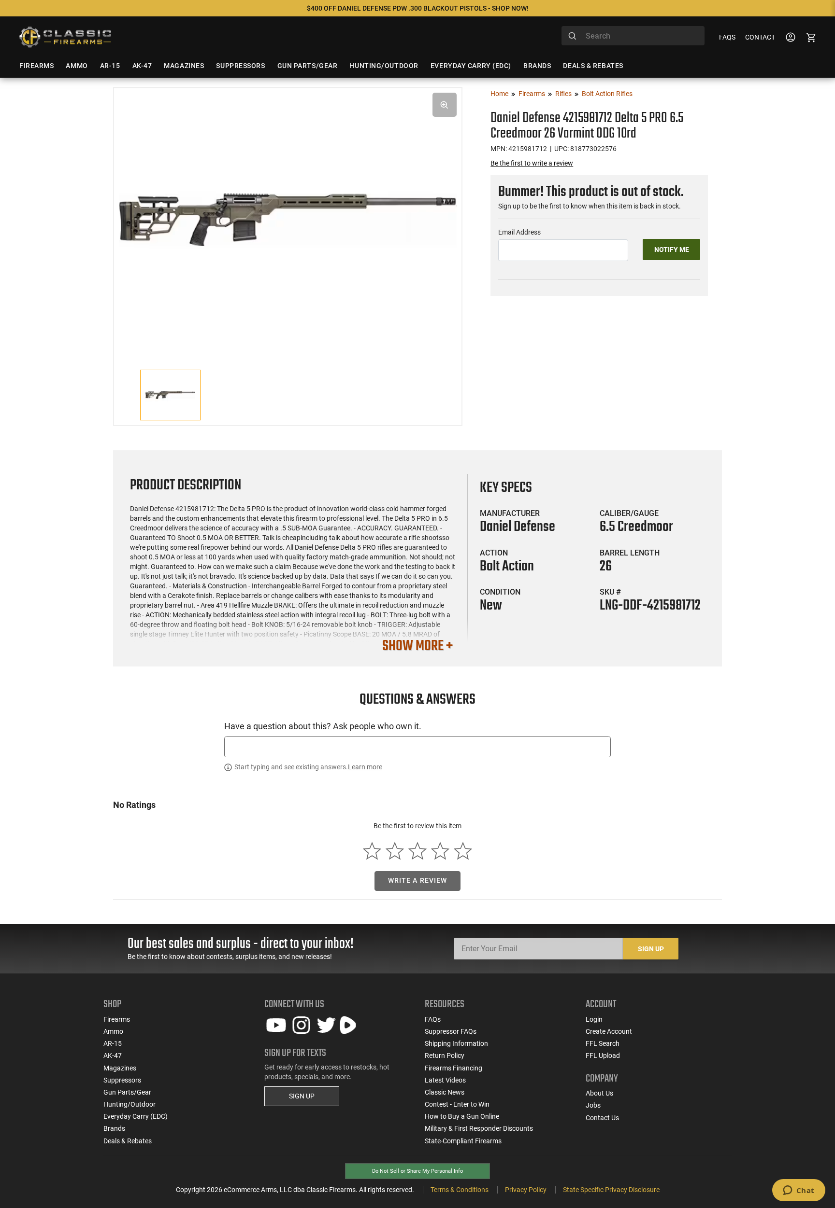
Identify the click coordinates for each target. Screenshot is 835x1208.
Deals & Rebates (127, 1141)
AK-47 (112, 1055)
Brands (114, 1128)
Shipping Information (456, 1043)
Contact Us (602, 1118)
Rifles (563, 93)
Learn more (365, 767)
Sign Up (651, 949)
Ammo (113, 1031)
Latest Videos (445, 1080)
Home (499, 93)
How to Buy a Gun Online (462, 1116)
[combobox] (633, 35)
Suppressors (122, 1080)
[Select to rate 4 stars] (440, 850)
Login (594, 1019)
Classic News (444, 1092)
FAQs (727, 37)
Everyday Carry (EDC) (135, 1116)
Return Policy (444, 1055)
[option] (287, 218)
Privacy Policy (526, 1190)
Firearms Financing (453, 1068)
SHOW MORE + (417, 646)
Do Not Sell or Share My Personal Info (417, 1171)
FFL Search (602, 1043)
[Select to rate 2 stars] (395, 850)
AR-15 (112, 1043)
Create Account (609, 1031)
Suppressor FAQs (450, 1031)
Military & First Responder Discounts (479, 1128)
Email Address (519, 232)
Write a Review (417, 880)
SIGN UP (302, 1096)
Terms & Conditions (460, 1190)
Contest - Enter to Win (457, 1104)
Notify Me (671, 249)
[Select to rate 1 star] (372, 850)
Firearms (531, 93)
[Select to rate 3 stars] (417, 850)
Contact (760, 37)
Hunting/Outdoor (129, 1104)
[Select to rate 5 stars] (462, 850)
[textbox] (417, 746)
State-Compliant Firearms (463, 1141)
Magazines (119, 1068)
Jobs (593, 1105)
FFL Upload (603, 1055)
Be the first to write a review (531, 163)
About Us (599, 1093)
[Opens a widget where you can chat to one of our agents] (798, 1191)
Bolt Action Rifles (607, 93)
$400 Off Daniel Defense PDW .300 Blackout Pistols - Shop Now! (418, 8)
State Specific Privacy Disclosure (611, 1190)
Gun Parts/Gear (127, 1092)
